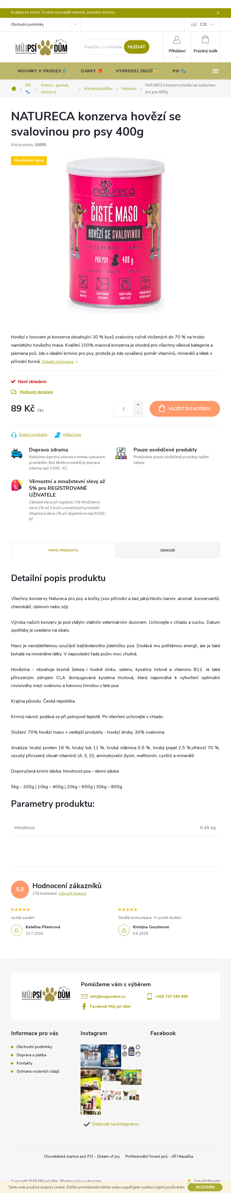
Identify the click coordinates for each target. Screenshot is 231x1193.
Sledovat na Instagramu (115, 1124)
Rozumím (205, 1187)
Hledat (136, 47)
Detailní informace (58, 361)
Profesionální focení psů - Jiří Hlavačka (159, 1156)
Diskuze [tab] (168, 550)
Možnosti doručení (36, 392)
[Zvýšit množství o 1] (138, 405)
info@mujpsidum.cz (107, 996)
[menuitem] (42, 71)
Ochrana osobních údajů (38, 1071)
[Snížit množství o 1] (138, 412)
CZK (203, 24)
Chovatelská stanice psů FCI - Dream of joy (82, 1156)
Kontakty (24, 1063)
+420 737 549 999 (171, 996)
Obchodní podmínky (27, 24)
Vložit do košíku (189, 409)
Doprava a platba (31, 1055)
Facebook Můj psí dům (110, 1006)
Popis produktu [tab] (63, 550)
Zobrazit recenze (72, 893)
